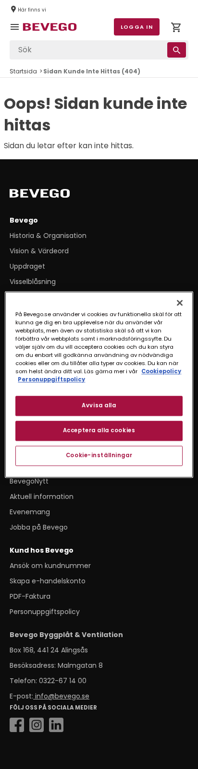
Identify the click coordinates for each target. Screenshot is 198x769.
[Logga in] (176, 29)
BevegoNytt (29, 481)
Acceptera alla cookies (99, 430)
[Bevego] (53, 195)
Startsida (23, 71)
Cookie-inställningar (99, 455)
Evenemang (30, 512)
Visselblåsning (33, 281)
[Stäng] (179, 302)
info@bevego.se (61, 696)
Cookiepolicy (161, 371)
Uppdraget (27, 266)
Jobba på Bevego (39, 527)
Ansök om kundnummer (50, 565)
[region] (99, 384)
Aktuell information (42, 496)
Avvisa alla (99, 405)
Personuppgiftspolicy (45, 611)
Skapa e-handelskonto (48, 581)
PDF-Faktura (30, 596)
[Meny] (16, 33)
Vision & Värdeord (39, 251)
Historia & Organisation (48, 235)
